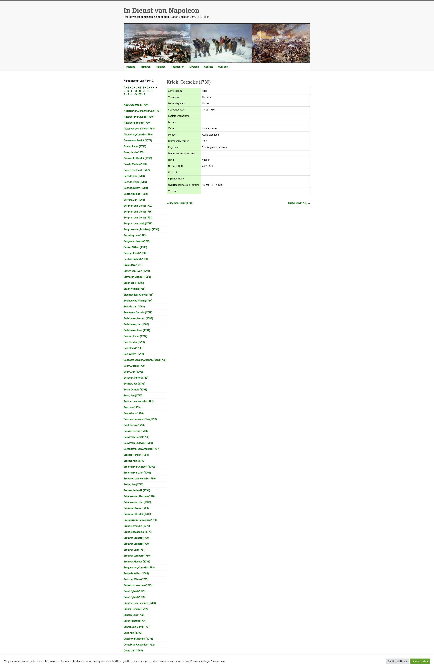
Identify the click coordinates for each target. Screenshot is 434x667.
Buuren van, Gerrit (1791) (137, 626)
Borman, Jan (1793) (134, 383)
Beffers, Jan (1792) (134, 199)
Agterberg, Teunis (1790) (137, 122)
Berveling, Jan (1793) (135, 235)
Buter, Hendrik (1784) (135, 621)
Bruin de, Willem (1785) (136, 579)
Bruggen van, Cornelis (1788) (139, 567)
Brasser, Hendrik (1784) (136, 454)
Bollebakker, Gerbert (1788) (138, 318)
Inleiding (130, 66)
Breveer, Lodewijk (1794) (137, 490)
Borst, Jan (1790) (133, 395)
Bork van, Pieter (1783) (136, 377)
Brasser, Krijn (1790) (134, 460)
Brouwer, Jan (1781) (134, 549)
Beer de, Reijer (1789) (135, 182)
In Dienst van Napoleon (161, 10)
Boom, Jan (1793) (133, 371)
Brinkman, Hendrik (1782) (137, 514)
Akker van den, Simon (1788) (139, 128)
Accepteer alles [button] (420, 661)
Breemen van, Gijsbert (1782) (139, 466)
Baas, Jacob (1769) (134, 152)
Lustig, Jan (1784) (299, 203)
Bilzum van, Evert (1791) (137, 271)
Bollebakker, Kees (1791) (137, 330)
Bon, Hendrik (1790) (134, 342)
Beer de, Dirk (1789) (134, 176)
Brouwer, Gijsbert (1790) (137, 538)
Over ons (223, 66)
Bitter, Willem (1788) (134, 288)
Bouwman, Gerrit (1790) (136, 437)
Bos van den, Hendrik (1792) (139, 401)
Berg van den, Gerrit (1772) (138, 205)
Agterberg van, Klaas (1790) (139, 116)
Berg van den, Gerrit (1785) (138, 211)
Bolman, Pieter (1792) (135, 336)
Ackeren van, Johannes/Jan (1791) (143, 110)
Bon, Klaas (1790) (133, 348)
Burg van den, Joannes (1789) (140, 603)
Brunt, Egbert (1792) (134, 591)
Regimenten (177, 66)
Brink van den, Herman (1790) (139, 496)
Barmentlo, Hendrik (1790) (138, 158)
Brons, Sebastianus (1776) (138, 532)
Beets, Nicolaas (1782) (136, 194)
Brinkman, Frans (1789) (136, 508)
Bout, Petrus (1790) (134, 425)
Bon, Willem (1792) (134, 354)
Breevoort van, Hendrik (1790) (140, 478)
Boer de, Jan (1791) (134, 306)
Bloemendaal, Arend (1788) (138, 294)
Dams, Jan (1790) (133, 650)
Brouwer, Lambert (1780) (137, 555)
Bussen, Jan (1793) (134, 615)
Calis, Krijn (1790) (133, 632)
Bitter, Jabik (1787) (134, 282)
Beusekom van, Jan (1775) (138, 585)
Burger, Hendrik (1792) (136, 609)
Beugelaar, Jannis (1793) (137, 241)
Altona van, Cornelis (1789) (138, 134)
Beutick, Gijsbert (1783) (136, 259)
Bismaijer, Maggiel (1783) (137, 277)
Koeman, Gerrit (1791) (180, 203)
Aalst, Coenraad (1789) (136, 105)
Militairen (146, 66)
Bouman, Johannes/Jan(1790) (140, 419)
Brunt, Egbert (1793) (134, 597)
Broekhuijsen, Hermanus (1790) (140, 520)
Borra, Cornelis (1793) (135, 389)
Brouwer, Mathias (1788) (137, 561)
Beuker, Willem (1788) (135, 247)
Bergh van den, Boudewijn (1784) (141, 229)
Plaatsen (160, 66)
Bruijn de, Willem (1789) (136, 573)
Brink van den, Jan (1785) (137, 502)
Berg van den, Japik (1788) (138, 223)
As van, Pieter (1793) (135, 146)
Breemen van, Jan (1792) (137, 472)
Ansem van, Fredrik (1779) (138, 140)
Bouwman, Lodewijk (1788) (138, 443)
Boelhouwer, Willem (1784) (138, 300)
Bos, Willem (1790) (134, 413)
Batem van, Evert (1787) (137, 170)
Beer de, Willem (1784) (136, 188)
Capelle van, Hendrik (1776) (138, 638)
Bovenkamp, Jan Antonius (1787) (142, 449)
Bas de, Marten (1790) (135, 164)
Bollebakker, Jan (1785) (136, 324)
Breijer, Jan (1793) (133, 484)
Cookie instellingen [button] (397, 661)
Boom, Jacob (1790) (134, 366)
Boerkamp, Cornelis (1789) (138, 312)
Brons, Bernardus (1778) (137, 526)
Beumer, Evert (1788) (135, 253)
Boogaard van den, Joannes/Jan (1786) (145, 360)
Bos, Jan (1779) (132, 407)
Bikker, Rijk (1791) (133, 265)
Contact (208, 66)
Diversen (194, 66)
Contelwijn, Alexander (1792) (139, 644)
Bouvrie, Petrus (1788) (136, 431)
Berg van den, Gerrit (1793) (138, 217)
